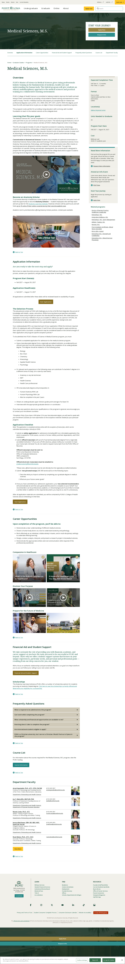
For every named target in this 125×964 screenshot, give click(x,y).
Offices (64, 893)
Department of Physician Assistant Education (26, 807)
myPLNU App (97, 897)
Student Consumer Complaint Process (45, 912)
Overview (10, 53)
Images (94, 905)
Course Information (21, 765)
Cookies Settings (82, 960)
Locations (19, 896)
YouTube (62, 905)
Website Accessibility (85, 912)
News (3, 2)
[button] (46, 232)
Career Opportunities (42, 53)
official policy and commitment (21, 921)
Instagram (41, 905)
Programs (29, 62)
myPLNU (108, 2)
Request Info (101, 35)
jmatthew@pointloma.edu (54, 824)
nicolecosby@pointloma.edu (54, 813)
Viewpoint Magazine (99, 895)
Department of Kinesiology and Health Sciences (27, 794)
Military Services (39, 885)
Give (17, 2)
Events (7, 2)
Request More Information (101, 166)
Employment (65, 889)
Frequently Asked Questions (83, 53)
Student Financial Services (42, 887)
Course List (99, 53)
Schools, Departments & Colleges (71, 895)
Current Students (24, 2)
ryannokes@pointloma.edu (54, 837)
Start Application (46, 302)
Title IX (37, 893)
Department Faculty (112, 53)
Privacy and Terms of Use (24, 912)
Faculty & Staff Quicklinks (100, 885)
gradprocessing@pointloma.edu (27, 464)
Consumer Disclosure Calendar (68, 912)
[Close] (122, 960)
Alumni (12, 2)
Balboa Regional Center (98, 110)
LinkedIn (73, 905)
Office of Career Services (100, 891)
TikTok (83, 905)
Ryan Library (96, 889)
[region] (62, 960)
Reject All (95, 960)
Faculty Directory (67, 891)
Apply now (88, 8)
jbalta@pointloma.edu (52, 801)
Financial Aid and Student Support (62, 53)
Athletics (99, 2)
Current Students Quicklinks (101, 887)
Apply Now (101, 30)
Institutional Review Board (42, 889)
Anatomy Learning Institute (38, 204)
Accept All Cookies (108, 960)
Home (9, 62)
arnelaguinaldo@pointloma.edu (55, 790)
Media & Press (39, 891)
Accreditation (39, 895)
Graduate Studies (18, 62)
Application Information (24, 53)
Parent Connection (98, 893)
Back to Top (19, 252)
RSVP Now (96, 185)
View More (17, 849)
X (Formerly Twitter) (51, 905)
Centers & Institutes (67, 887)
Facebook (30, 905)
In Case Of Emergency (100, 913)
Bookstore (65, 885)
